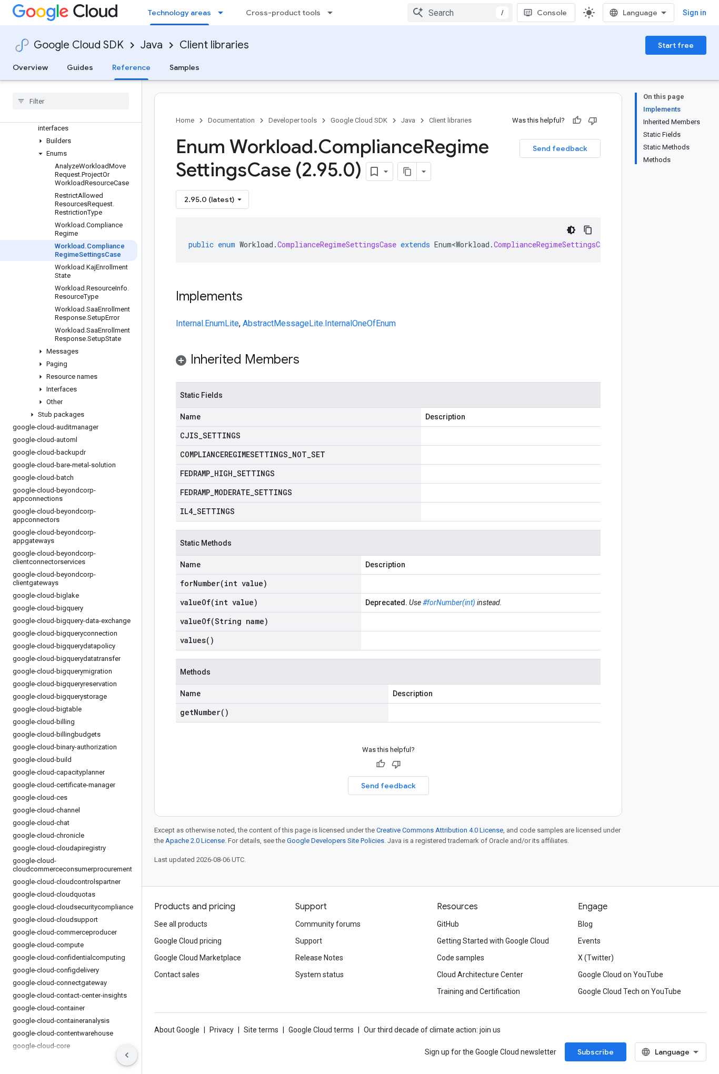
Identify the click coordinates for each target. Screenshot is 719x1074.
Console (552, 12)
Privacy (221, 1030)
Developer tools (292, 120)
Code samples (460, 957)
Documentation (231, 120)
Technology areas (179, 12)
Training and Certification (478, 991)
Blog (585, 924)
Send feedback (560, 148)
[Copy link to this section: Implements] (253, 297)
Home (185, 120)
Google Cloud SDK (79, 45)
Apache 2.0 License (195, 841)
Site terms (261, 1030)
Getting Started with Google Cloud (493, 941)
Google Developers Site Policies (335, 841)
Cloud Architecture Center (480, 974)
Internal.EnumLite (207, 323)
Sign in (694, 12)
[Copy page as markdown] (407, 171)
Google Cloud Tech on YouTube (629, 991)
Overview (30, 67)
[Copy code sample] (588, 230)
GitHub (448, 924)
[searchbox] (71, 101)
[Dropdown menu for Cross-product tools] (333, 12)
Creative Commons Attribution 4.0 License (439, 830)
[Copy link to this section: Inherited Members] (310, 360)
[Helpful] (577, 120)
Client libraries (214, 45)
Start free (676, 45)
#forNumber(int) (449, 602)
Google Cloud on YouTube (620, 974)
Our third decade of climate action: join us (432, 1030)
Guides (80, 67)
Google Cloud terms (321, 1030)
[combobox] (460, 12)
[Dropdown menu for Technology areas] (223, 12)
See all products (180, 924)
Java (152, 45)
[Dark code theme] (571, 230)
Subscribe (595, 1052)
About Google (176, 1030)
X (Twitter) (596, 957)
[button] (68, 124)
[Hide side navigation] (126, 1055)
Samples (184, 67)
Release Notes (319, 957)
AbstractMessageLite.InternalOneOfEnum (319, 323)
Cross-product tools (283, 12)
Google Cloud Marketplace (197, 957)
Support (308, 941)
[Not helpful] (593, 120)
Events (589, 941)
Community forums (328, 924)
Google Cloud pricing (188, 941)
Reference (131, 67)
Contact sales (176, 974)
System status (319, 974)
